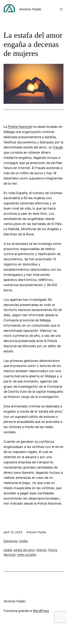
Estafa (23, 541)
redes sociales (26, 554)
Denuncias (11, 541)
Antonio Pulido (30, 9)
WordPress (41, 611)
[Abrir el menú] (61, 9)
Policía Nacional (20, 127)
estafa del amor (24, 550)
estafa (8, 550)
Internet (41, 550)
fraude (58, 147)
